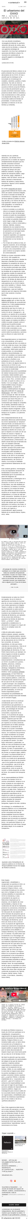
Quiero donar (14, 1179)
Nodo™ (6, 1148)
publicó (6, 294)
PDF (22, 848)
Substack (5, 1211)
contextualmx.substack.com (17, 1171)
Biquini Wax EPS (19, 379)
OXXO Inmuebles (18, 699)
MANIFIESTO (20, 1144)
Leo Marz (17, 532)
